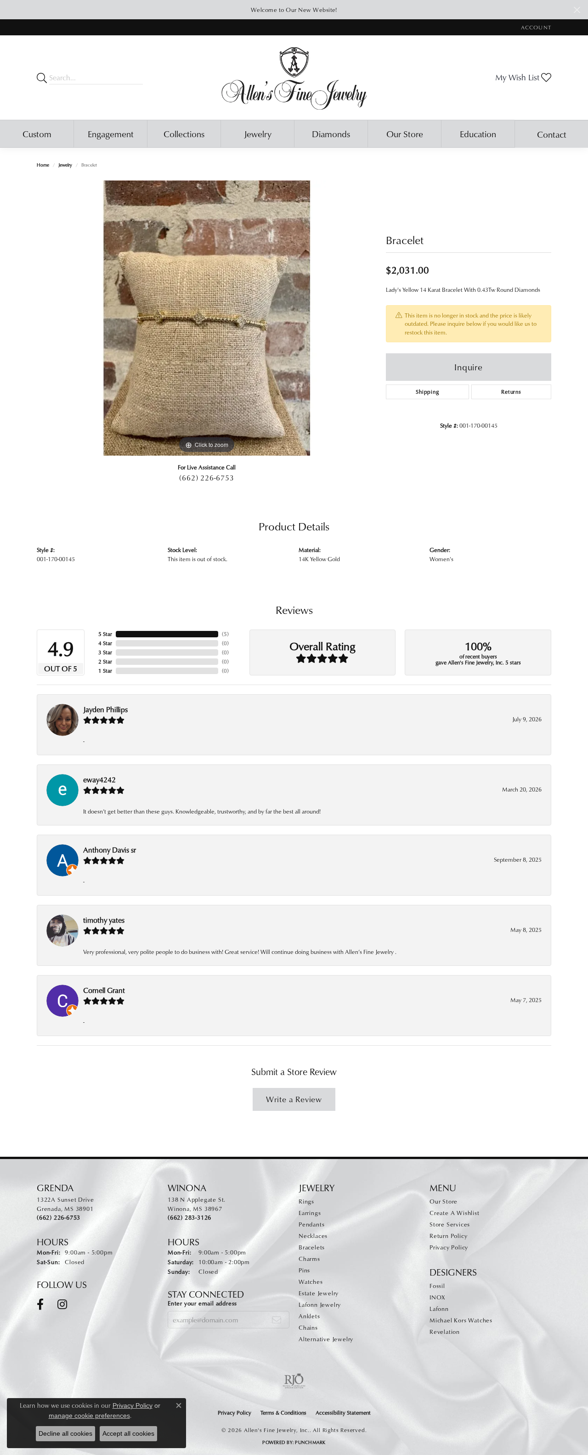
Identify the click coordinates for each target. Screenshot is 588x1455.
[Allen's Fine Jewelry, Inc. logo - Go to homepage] (294, 77)
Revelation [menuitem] (445, 1331)
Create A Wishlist (455, 1213)
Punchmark (310, 1442)
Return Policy (448, 1236)
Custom (37, 134)
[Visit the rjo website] (294, 1381)
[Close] (576, 10)
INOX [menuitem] (437, 1297)
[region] (207, 318)
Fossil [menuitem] (437, 1286)
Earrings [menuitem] (310, 1213)
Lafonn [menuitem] (439, 1308)
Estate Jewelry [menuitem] (319, 1293)
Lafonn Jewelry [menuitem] (320, 1304)
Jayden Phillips (105, 709)
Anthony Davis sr (109, 850)
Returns (511, 392)
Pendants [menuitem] (311, 1224)
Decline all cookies (65, 1433)
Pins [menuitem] (304, 1270)
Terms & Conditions (283, 1412)
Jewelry (257, 134)
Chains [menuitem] (308, 1327)
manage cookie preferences (89, 1415)
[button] (535, 27)
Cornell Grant (104, 990)
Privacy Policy (449, 1247)
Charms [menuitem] (309, 1258)
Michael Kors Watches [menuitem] (461, 1320)
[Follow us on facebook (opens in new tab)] (40, 1304)
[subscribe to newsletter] (277, 1319)
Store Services (450, 1224)
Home (43, 165)
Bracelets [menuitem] (312, 1247)
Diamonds (331, 134)
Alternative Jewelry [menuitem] (326, 1339)
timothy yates (103, 920)
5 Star (105, 634)
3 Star (105, 652)
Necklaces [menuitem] (313, 1236)
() (225, 634)
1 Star (105, 671)
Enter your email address (202, 1303)
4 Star (105, 643)
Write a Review (294, 1099)
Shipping (427, 392)
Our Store (404, 134)
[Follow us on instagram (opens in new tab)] (62, 1304)
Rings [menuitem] (306, 1201)
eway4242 (99, 780)
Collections (184, 134)
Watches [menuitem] (311, 1281)
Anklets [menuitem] (309, 1316)
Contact (551, 134)
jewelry (65, 165)
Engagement (111, 134)
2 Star (105, 661)
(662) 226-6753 (206, 478)
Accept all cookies (128, 1433)
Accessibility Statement (343, 1412)
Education (478, 134)
